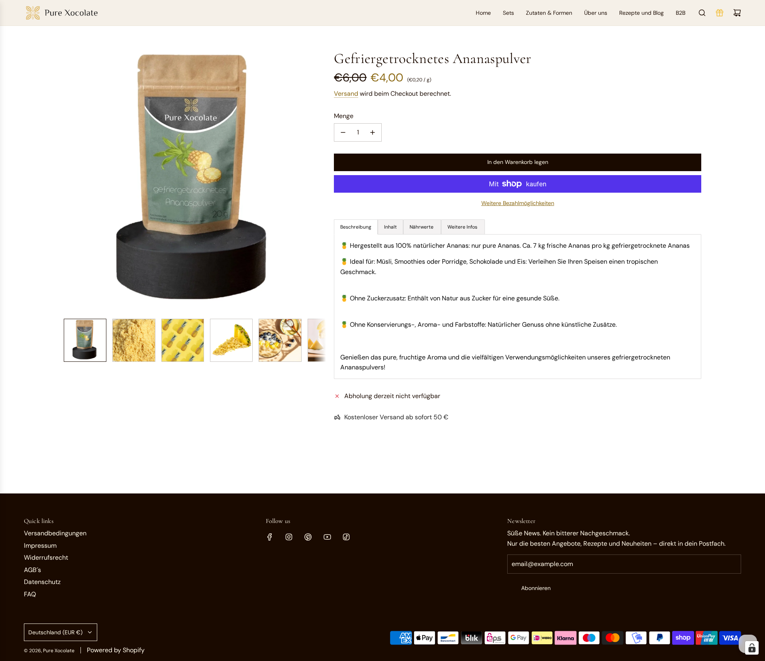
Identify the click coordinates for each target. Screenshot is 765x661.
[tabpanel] (517, 306)
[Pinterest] (308, 537)
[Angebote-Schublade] (719, 13)
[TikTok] (346, 537)
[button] (70, 181)
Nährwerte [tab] (422, 227)
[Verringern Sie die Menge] (343, 132)
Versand (346, 93)
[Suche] (702, 13)
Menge (343, 116)
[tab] (390, 227)
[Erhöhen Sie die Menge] (372, 132)
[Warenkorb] (737, 13)
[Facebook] (270, 537)
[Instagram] (289, 537)
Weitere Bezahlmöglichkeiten (517, 203)
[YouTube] (327, 537)
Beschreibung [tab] (355, 227)
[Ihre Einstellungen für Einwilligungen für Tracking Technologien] (752, 648)
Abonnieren (536, 588)
